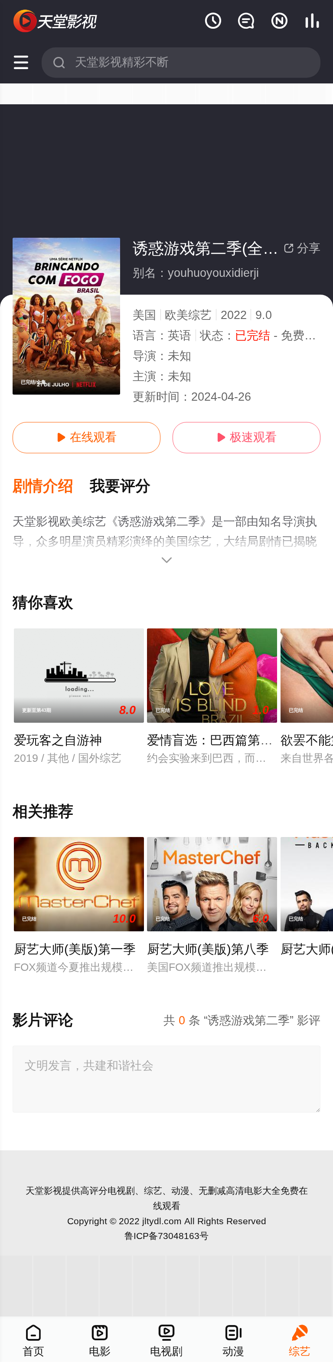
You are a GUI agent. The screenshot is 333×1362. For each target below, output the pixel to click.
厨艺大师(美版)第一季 (75, 949)
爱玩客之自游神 (58, 740)
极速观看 (246, 437)
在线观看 (86, 437)
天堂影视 (44, 1191)
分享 (302, 248)
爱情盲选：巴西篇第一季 (216, 740)
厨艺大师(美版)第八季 (208, 949)
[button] (51, 486)
